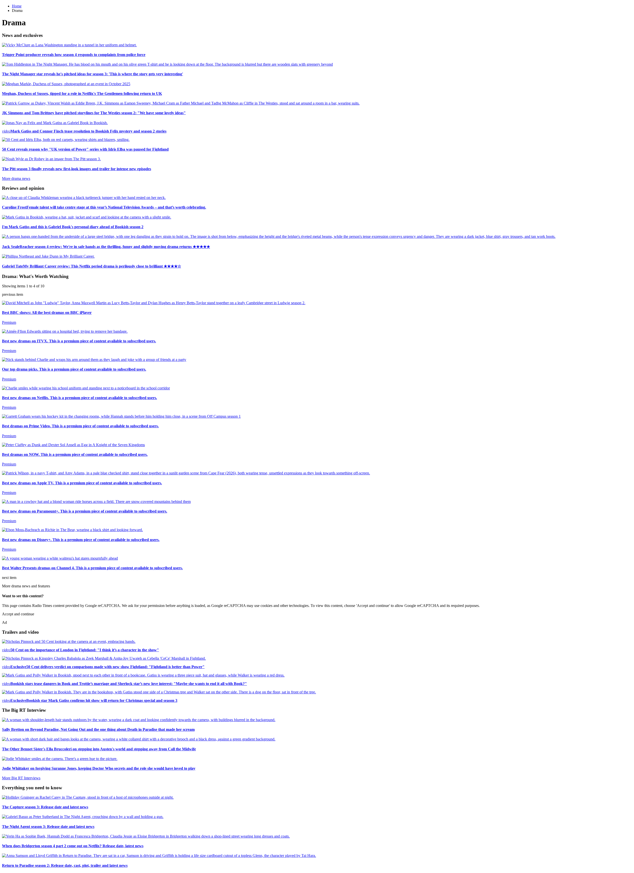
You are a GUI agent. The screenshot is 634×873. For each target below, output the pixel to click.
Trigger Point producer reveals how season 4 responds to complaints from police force (73, 55)
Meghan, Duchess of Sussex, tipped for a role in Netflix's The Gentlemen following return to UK (82, 93)
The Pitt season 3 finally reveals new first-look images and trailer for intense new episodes (76, 169)
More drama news (16, 178)
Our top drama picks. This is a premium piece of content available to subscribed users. (74, 369)
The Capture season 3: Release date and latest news (45, 807)
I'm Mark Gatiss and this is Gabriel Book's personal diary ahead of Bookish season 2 (72, 227)
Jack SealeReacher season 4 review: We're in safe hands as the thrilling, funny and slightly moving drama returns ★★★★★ (106, 247)
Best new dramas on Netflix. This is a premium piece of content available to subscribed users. (79, 398)
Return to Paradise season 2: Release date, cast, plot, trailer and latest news (65, 865)
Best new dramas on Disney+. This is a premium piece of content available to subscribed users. (80, 540)
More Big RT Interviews (21, 778)
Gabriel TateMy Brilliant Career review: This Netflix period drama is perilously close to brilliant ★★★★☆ (91, 266)
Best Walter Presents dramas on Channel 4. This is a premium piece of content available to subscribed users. (92, 568)
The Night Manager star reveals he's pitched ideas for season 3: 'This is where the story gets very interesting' (92, 74)
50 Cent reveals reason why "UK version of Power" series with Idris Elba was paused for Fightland (85, 149)
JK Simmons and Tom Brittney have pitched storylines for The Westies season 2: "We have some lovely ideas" (94, 113)
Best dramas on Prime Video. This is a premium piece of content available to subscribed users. (80, 426)
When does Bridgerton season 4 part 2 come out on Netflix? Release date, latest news (72, 846)
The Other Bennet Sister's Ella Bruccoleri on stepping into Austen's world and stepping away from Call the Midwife (99, 749)
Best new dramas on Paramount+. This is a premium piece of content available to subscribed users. (84, 511)
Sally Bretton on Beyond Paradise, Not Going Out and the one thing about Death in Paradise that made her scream (98, 729)
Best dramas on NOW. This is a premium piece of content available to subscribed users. (75, 454)
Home (17, 6)
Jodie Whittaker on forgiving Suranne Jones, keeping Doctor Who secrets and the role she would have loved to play (98, 768)
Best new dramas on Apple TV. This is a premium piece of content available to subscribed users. (82, 483)
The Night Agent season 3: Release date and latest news (48, 826)
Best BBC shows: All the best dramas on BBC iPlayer (47, 312)
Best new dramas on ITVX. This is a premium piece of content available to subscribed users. (79, 341)
